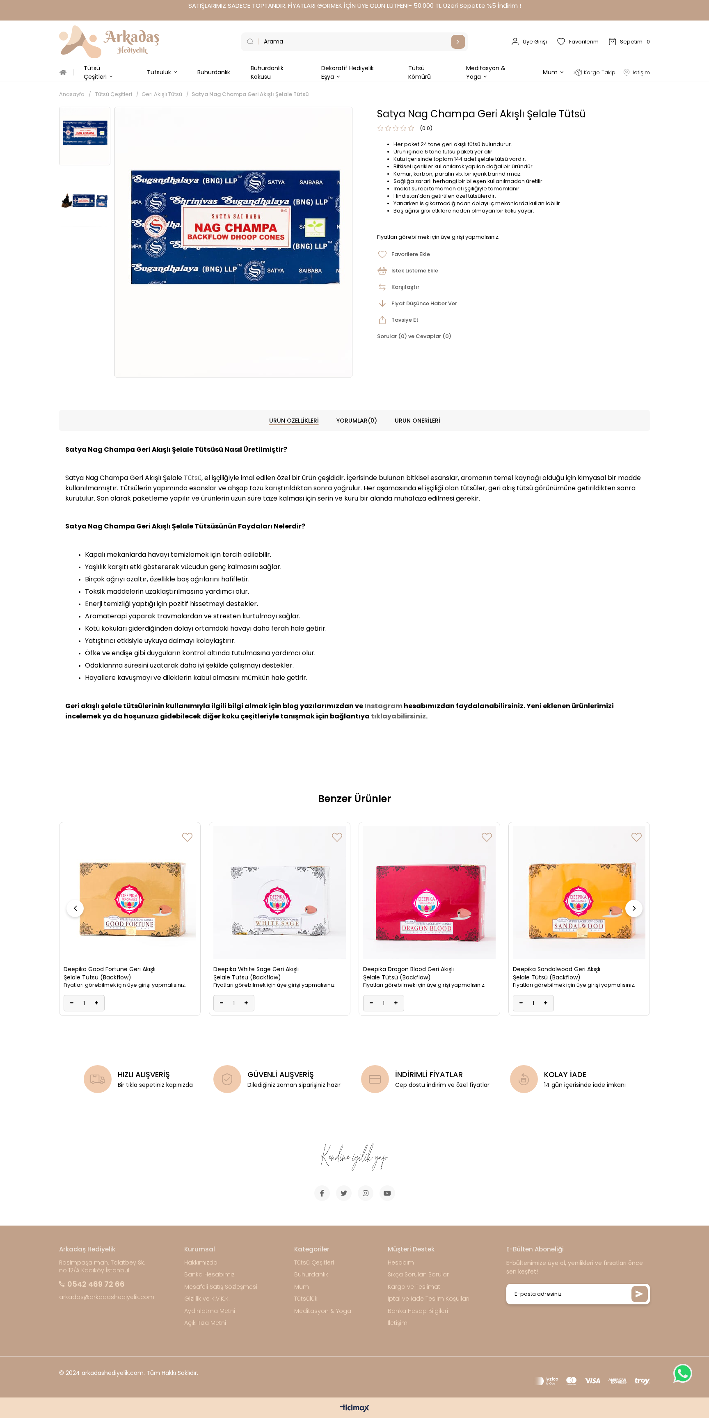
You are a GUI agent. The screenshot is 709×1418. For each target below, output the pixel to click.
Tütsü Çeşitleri (314, 1263)
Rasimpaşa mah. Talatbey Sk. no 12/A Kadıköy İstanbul (102, 1267)
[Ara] (458, 42)
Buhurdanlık (311, 1274)
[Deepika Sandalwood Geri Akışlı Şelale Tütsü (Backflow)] (579, 892)
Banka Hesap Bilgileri (418, 1311)
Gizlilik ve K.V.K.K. (207, 1299)
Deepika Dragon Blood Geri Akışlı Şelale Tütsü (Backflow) (408, 973)
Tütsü (192, 478)
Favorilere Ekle (187, 837)
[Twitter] (344, 1193)
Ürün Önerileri (417, 420)
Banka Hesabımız (209, 1274)
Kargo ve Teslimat (414, 1287)
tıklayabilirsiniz (398, 716)
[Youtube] (387, 1193)
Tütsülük (306, 1299)
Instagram (383, 706)
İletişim (397, 1323)
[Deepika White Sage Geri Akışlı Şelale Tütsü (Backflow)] (279, 892)
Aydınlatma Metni (209, 1311)
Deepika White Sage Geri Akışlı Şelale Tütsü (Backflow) (256, 973)
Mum (301, 1287)
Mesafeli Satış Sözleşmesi (220, 1287)
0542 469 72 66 (96, 1284)
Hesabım (401, 1263)
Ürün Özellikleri (294, 420)
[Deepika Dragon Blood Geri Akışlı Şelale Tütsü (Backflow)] (429, 892)
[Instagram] (365, 1193)
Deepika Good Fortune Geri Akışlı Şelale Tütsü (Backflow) (110, 973)
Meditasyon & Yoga (322, 1311)
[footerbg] (354, 1157)
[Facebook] (322, 1193)
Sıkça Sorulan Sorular (418, 1274)
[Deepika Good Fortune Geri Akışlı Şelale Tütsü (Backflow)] (130, 892)
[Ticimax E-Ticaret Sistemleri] (354, 1408)
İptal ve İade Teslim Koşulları (428, 1299)
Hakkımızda (200, 1263)
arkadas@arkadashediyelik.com (106, 1297)
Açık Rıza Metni (205, 1323)
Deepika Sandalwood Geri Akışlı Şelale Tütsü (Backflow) (556, 973)
